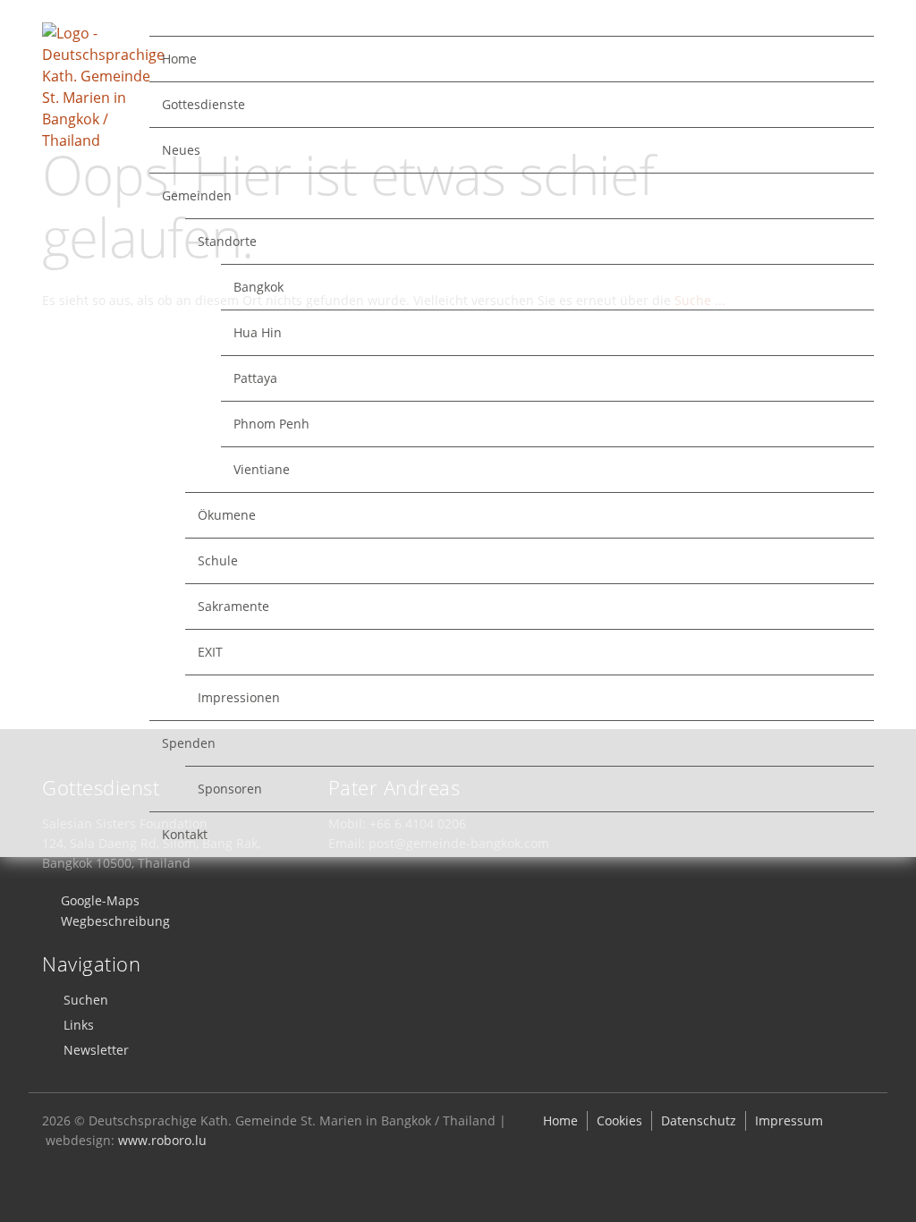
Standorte (227, 241)
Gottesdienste (203, 104)
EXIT (210, 651)
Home (179, 58)
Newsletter (96, 1049)
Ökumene (227, 514)
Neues (181, 149)
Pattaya (255, 377)
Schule (218, 560)
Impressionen (239, 697)
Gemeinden (197, 195)
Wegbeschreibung (115, 920)
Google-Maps (100, 900)
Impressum (789, 1120)
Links (79, 1024)
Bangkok (258, 286)
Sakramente (233, 606)
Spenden (189, 742)
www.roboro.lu (162, 1140)
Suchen (86, 999)
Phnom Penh (271, 423)
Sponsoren (230, 788)
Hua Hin (257, 332)
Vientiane (261, 469)
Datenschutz (698, 1120)
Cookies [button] (619, 1120)
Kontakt (185, 834)
